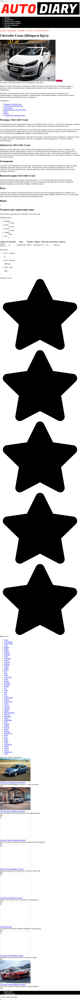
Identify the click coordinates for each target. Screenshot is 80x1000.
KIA (5, 694)
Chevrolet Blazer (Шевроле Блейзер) (12, 811)
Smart (6, 742)
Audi (6, 645)
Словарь (7, 27)
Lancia (6, 699)
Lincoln (6, 707)
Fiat (5, 671)
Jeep (5, 692)
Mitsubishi (7, 716)
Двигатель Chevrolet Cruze (13, 106)
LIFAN (6, 705)
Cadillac (7, 653)
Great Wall (7, 677)
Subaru (6, 746)
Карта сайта (8, 992)
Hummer (7, 683)
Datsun (6, 666)
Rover (6, 735)
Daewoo (7, 662)
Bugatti (6, 651)
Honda (6, 681)
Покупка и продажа (11, 25)
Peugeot (6, 724)
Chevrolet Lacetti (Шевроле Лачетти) (12, 782)
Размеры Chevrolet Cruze (12, 104)
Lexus (6, 703)
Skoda (6, 741)
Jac (5, 688)
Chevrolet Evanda (6, 927)
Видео (6, 113)
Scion (6, 739)
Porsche (6, 728)
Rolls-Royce (8, 733)
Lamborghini (8, 698)
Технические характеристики (14, 115)
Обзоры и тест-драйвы (12, 21)
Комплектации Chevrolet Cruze (15, 110)
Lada (6, 696)
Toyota (6, 750)
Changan (7, 655)
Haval (6, 679)
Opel (5, 722)
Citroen (6, 660)
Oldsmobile (8, 720)
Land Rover (8, 701)
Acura (6, 640)
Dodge (6, 668)
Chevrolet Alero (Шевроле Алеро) (11, 869)
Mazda (6, 711)
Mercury (7, 714)
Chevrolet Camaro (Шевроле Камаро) (13, 840)
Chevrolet (59, 81)
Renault (6, 731)
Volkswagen (8, 752)
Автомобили (8, 19)
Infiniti (6, 686)
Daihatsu (7, 664)
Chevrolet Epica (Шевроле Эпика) (12, 955)
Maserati (7, 709)
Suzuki (6, 748)
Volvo (6, 754)
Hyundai (7, 685)
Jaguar (6, 690)
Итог (6, 112)
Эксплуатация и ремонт (12, 23)
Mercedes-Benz (9, 713)
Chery (6, 656)
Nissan (6, 718)
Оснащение (8, 108)
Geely (6, 675)
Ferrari (6, 670)
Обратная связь (9, 993)
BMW (6, 649)
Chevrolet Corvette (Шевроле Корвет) (13, 984)
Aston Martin (8, 643)
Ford (5, 673)
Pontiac (6, 726)
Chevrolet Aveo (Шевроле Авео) (11, 898)
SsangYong (8, 744)
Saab (5, 737)
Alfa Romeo (8, 642)
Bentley (6, 647)
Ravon (6, 729)
